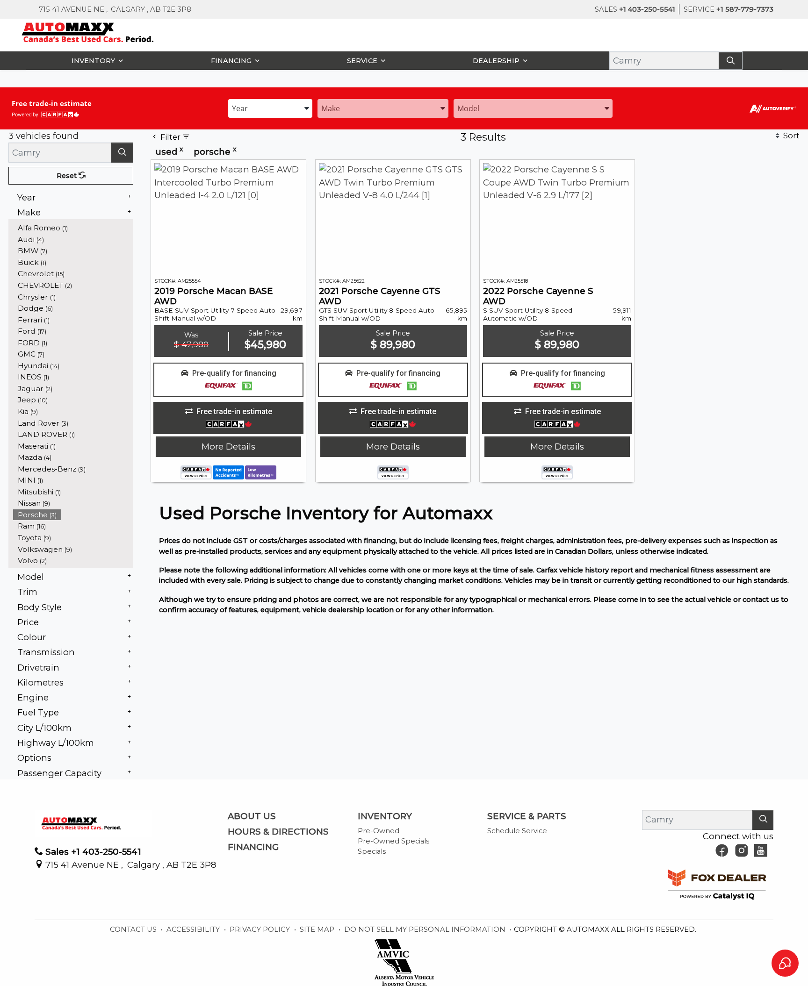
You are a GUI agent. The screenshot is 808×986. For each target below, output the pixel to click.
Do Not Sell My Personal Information (425, 929)
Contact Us (134, 929)
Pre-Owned (378, 831)
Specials (372, 851)
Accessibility (194, 929)
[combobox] (270, 108)
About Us (252, 816)
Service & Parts (526, 816)
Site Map (318, 929)
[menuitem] (73, 228)
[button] (95, 60)
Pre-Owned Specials (393, 841)
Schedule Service (517, 831)
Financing (253, 847)
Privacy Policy (261, 929)
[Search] (730, 60)
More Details (228, 446)
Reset (68, 175)
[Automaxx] (107, 31)
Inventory (385, 816)
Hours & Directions (278, 831)
